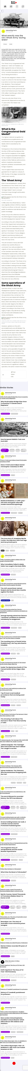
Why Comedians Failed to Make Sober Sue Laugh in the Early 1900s (13, 565)
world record (20, 1032)
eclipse (13, 475)
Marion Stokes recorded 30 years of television (14, 947)
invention (19, 782)
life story (12, 550)
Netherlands (14, 834)
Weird (2, 550)
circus (7, 550)
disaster (13, 806)
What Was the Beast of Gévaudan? (14, 872)
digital (12, 956)
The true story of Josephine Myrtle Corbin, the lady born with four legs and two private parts (14, 540)
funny (19, 627)
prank (12, 1057)
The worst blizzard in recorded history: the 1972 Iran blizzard (12, 797)
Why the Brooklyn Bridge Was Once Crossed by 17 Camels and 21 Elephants (14, 403)
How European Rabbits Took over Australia (13, 440)
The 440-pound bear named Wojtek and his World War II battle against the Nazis (13, 590)
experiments (14, 860)
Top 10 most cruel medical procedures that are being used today (12, 695)
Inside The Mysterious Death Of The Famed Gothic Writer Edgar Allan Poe (14, 669)
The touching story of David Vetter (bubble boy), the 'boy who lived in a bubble (13, 643)
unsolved (13, 679)
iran (18, 806)
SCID (18, 653)
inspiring (13, 782)
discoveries (14, 513)
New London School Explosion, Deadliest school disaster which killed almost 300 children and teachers (12, 1020)
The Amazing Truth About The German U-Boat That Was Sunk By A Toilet (13, 721)
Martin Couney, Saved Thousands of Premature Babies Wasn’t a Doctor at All (13, 896)
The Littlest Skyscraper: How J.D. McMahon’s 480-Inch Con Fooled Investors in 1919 (13, 1047)
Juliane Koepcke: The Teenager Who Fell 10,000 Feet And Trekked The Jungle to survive (13, 746)
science (18, 705)
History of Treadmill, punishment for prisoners (13, 993)
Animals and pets (5, 600)
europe (17, 449)
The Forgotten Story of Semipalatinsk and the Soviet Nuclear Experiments (11, 849)
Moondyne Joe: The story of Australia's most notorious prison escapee (13, 923)
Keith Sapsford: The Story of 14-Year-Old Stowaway (12, 971)
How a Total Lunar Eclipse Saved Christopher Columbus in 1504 (12, 466)
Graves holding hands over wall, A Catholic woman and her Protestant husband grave (13, 824)
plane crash (14, 757)
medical (20, 513)
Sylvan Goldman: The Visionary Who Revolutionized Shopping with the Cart (13, 772)
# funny (5, 44)
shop (24, 782)
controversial (14, 413)
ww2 (12, 600)
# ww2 (10, 44)
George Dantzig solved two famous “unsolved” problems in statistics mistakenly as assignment (14, 617)
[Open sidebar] (1, 11)
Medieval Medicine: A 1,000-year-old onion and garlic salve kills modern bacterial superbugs (13, 502)
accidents (13, 980)
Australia (12, 449)
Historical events (5, 413)
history (20, 860)
